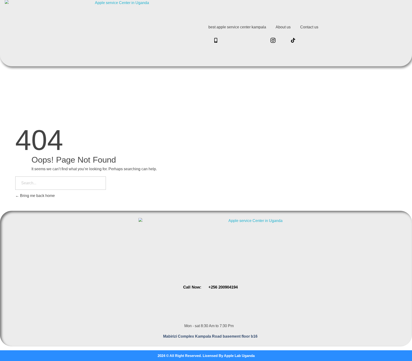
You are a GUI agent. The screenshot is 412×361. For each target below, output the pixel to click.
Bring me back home (37, 196)
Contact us (309, 27)
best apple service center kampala (237, 27)
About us (283, 27)
